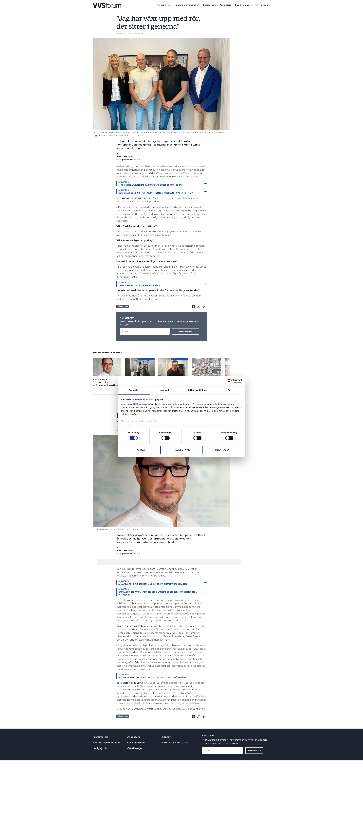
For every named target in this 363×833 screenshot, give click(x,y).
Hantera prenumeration (187, 5)
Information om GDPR (175, 742)
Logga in (265, 5)
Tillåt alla (222, 450)
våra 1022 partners (137, 404)
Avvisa (141, 450)
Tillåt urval (181, 450)
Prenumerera (164, 5)
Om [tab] (229, 390)
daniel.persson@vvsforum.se (128, 159)
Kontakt (166, 737)
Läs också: (151, 183)
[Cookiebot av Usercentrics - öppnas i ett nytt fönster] (229, 381)
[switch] (166, 438)
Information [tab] (165, 390)
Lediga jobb (209, 5)
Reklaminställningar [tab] (197, 390)
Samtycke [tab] (134, 390)
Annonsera (225, 5)
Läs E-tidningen (243, 5)
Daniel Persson (124, 156)
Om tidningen (135, 748)
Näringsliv (123, 306)
